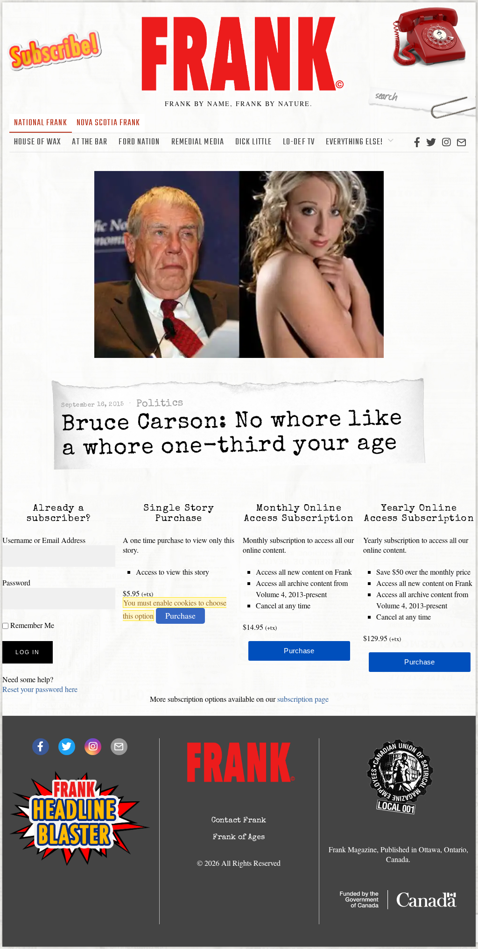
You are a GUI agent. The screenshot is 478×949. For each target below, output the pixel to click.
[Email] (461, 142)
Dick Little (253, 142)
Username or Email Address (43, 540)
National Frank (40, 123)
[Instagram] (446, 142)
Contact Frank (238, 821)
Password (16, 582)
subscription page (303, 699)
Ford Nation (139, 142)
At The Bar (89, 142)
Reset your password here (39, 689)
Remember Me (31, 625)
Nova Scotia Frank (109, 123)
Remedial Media (197, 142)
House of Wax (37, 142)
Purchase (180, 615)
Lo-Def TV (299, 142)
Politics (159, 404)
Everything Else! (354, 142)
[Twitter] (431, 142)
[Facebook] (417, 142)
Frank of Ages (239, 838)
